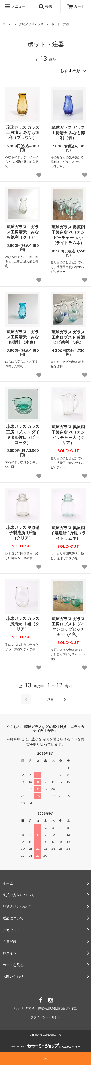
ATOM (29, 1008)
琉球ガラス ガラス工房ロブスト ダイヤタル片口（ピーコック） (22, 434)
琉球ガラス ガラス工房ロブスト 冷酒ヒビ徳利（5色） (68, 337)
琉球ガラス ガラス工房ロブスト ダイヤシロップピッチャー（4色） (68, 626)
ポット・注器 (60, 24)
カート (79, 6)
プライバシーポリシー (45, 1017)
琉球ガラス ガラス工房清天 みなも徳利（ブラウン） (22, 132)
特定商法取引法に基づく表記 (57, 1008)
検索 (48, 6)
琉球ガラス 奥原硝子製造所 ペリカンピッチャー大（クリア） (68, 434)
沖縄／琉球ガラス (31, 24)
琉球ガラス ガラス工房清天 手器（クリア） (22, 623)
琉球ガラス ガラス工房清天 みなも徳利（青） (68, 132)
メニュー (18, 6)
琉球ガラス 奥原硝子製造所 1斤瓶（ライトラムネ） (68, 533)
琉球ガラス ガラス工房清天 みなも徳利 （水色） (23, 337)
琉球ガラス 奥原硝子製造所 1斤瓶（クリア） (22, 533)
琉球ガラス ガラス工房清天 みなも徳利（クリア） (23, 232)
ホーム (7, 24)
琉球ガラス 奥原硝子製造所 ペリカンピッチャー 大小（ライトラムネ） (68, 234)
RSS (17, 1008)
